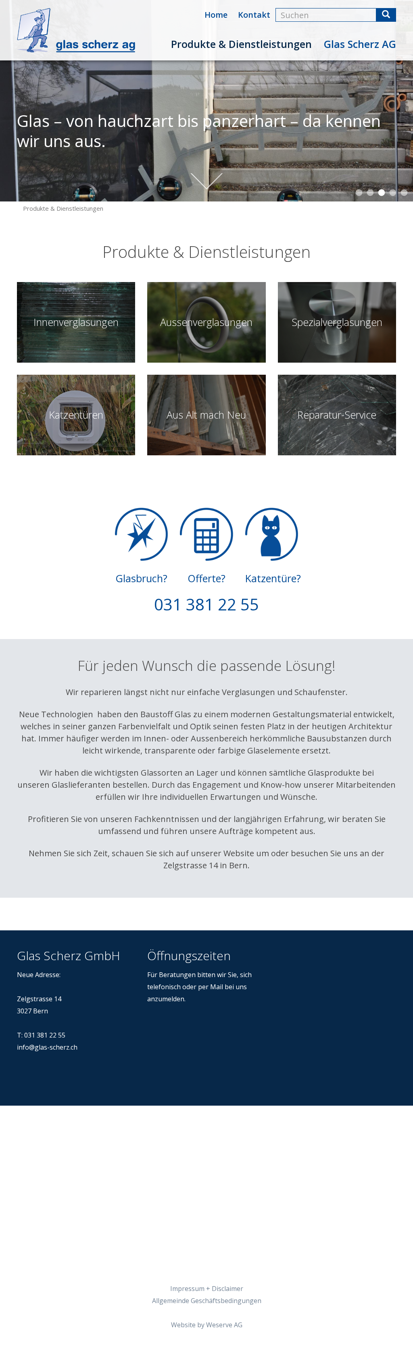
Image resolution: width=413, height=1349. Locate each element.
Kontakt (254, 14)
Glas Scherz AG (360, 44)
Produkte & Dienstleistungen (241, 44)
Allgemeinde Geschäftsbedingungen (206, 1300)
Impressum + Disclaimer (206, 1288)
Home (215, 14)
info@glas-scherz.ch (47, 1047)
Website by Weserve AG (206, 1324)
